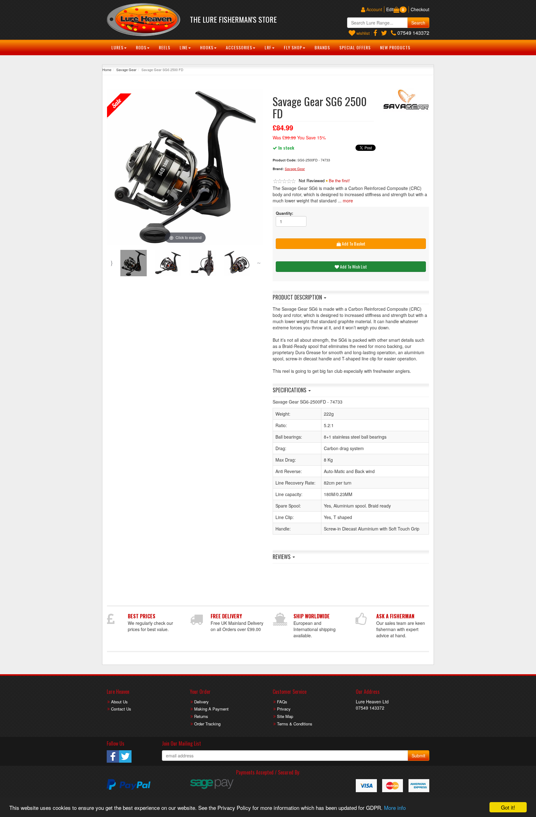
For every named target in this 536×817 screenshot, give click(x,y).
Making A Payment (211, 709)
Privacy (284, 709)
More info (395, 807)
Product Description (298, 297)
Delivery (201, 702)
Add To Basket (353, 243)
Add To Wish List (353, 266)
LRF (268, 47)
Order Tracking (207, 724)
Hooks (206, 47)
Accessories (239, 47)
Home (106, 69)
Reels (164, 47)
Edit (390, 9)
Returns (201, 716)
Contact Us (121, 709)
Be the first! (339, 180)
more (348, 200)
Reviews (282, 557)
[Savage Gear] (406, 100)
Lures (117, 47)
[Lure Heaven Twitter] (384, 32)
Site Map (285, 716)
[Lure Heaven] (144, 19)
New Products (395, 47)
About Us (119, 702)
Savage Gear (126, 69)
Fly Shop (293, 47)
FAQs (282, 702)
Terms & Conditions (294, 724)
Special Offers (355, 47)
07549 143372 (412, 32)
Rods (141, 47)
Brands (322, 47)
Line (184, 47)
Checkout (420, 9)
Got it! (508, 807)
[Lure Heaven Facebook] (375, 32)
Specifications (290, 390)
